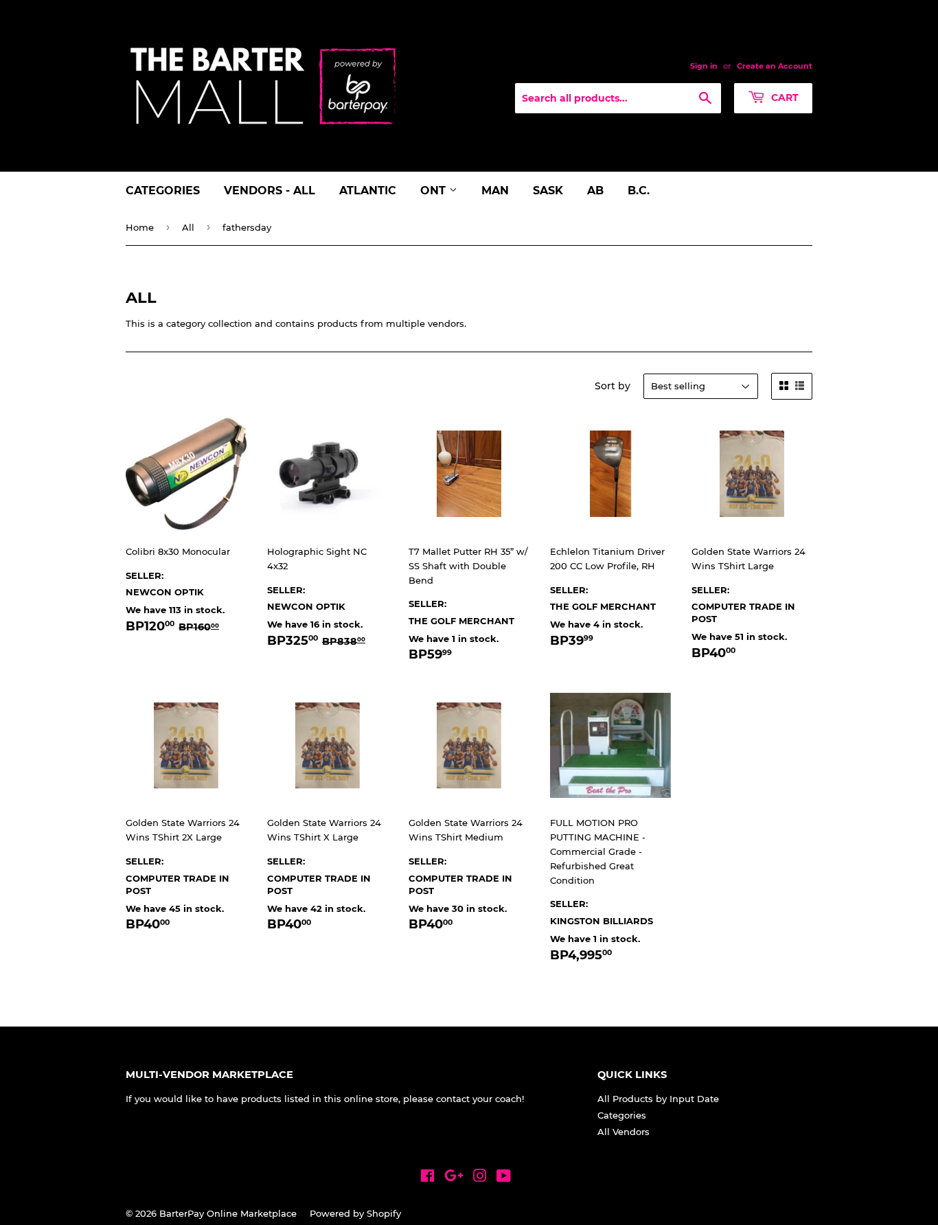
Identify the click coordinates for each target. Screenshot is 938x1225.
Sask (548, 190)
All (188, 227)
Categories (163, 190)
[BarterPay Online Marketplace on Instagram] (480, 1177)
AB (595, 190)
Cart (783, 97)
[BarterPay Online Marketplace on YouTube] (503, 1177)
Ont (434, 190)
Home (140, 227)
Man (495, 190)
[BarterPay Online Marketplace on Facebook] (427, 1177)
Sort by (612, 386)
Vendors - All (269, 190)
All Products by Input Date (658, 1098)
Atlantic (367, 190)
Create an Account (774, 66)
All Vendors (623, 1131)
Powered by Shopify (355, 1213)
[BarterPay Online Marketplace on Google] (454, 1177)
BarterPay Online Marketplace (228, 1213)
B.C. (639, 190)
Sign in (704, 66)
